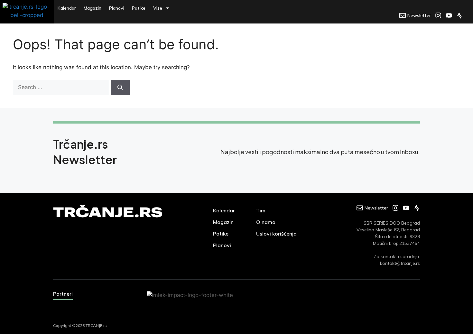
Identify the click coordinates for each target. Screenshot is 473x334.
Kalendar (67, 8)
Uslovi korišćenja (276, 233)
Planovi (116, 8)
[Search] (120, 87)
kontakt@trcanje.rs (400, 263)
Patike (138, 8)
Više (157, 8)
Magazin (92, 8)
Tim (260, 210)
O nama (265, 222)
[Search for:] (62, 87)
